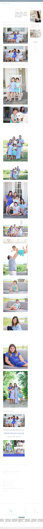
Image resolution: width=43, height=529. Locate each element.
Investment (26, 512)
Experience (25, 511)
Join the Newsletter (36, 512)
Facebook (34, 511)
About (25, 510)
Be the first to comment (21, 467)
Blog (25, 514)
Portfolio (25, 513)
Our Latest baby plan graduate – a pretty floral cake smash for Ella (11, 503)
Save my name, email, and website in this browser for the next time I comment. (13, 488)
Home (25, 509)
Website (4, 485)
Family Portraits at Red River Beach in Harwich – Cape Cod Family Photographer (32, 503)
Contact (34, 509)
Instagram (34, 510)
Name (4, 481)
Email (4, 483)
